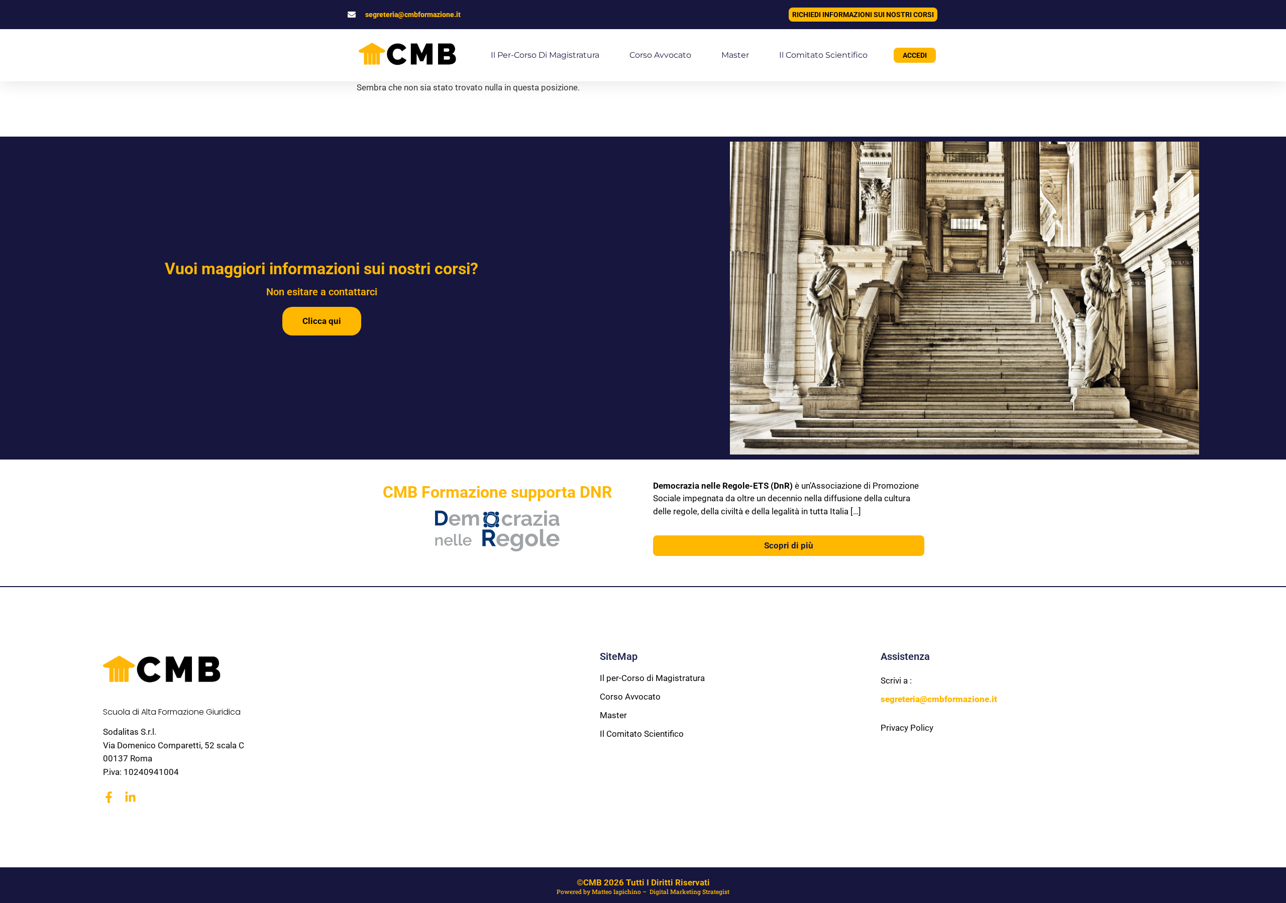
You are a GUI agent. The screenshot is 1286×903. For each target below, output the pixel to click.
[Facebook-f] (109, 797)
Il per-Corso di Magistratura (545, 55)
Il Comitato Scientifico (823, 55)
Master (735, 55)
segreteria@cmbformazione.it (413, 15)
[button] (20, 883)
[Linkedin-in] (130, 797)
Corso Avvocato (660, 55)
